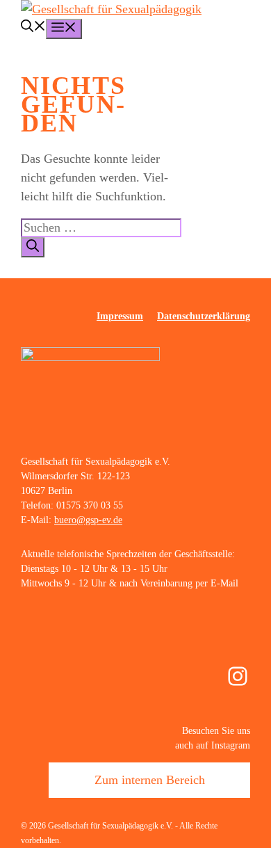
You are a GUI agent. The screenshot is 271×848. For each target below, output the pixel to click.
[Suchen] (32, 247)
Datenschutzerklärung (203, 316)
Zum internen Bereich (150, 780)
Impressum (120, 316)
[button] (33, 28)
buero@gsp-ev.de (88, 520)
